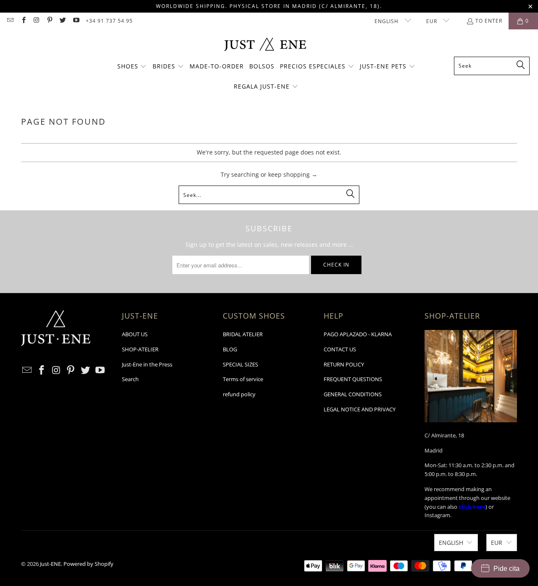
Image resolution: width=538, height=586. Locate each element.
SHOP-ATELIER (140, 349)
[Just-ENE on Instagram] (36, 20)
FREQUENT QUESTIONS (353, 379)
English (387, 21)
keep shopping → (292, 174)
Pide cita (506, 568)
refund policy (239, 394)
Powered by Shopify (88, 564)
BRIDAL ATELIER (243, 334)
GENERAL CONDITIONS (353, 394)
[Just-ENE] (265, 45)
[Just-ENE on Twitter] (62, 20)
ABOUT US (135, 334)
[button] (132, 67)
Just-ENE (50, 564)
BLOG (230, 349)
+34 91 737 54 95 (109, 20)
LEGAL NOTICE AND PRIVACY (360, 409)
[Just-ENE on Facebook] (22, 20)
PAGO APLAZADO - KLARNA (358, 334)
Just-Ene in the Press (147, 364)
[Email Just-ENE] (9, 20)
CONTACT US (340, 349)
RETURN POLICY (344, 364)
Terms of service (243, 379)
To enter (488, 20)
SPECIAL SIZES (240, 364)
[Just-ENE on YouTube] (75, 20)
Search (130, 379)
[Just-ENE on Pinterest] (49, 20)
